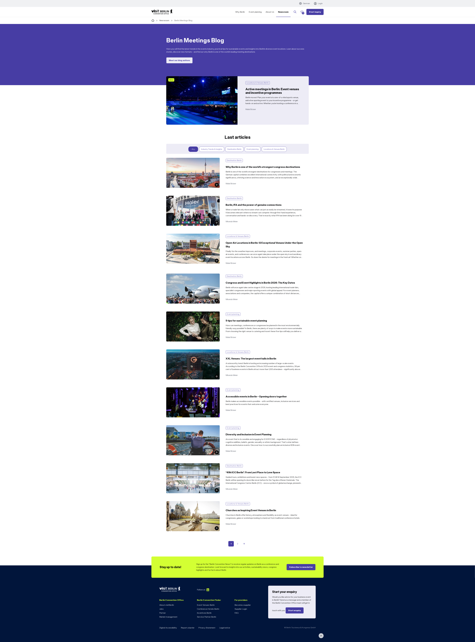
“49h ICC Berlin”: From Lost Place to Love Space (187, 464)
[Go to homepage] (152, 20)
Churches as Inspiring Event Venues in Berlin (185, 502)
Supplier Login (241, 609)
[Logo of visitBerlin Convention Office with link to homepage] (161, 11)
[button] (235, 122)
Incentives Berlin (204, 613)
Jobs (161, 609)
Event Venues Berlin (206, 605)
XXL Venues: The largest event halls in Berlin (185, 351)
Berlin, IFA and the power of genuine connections (187, 197)
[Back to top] (321, 635)
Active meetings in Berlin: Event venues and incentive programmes (194, 77)
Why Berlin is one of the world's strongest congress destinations (193, 159)
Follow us (201, 589)
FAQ (237, 613)
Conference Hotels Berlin (208, 609)
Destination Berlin (234, 149)
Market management (168, 617)
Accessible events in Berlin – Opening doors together (189, 389)
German (306, 3)
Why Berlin (240, 12)
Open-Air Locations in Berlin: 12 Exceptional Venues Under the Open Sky (197, 235)
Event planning (255, 12)
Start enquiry (294, 610)
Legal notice (224, 628)
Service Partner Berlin (206, 617)
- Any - (193, 149)
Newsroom (283, 12)
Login (320, 3)
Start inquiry (315, 12)
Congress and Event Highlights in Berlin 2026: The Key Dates (192, 275)
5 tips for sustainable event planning (181, 313)
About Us (270, 12)
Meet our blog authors (179, 60)
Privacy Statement (206, 628)
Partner (162, 613)
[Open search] (295, 12)
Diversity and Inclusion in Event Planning (183, 427)
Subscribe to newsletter (301, 567)
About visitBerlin (166, 605)
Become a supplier (243, 605)
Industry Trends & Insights (211, 149)
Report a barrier (187, 628)
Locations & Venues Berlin (274, 149)
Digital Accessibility (168, 628)
